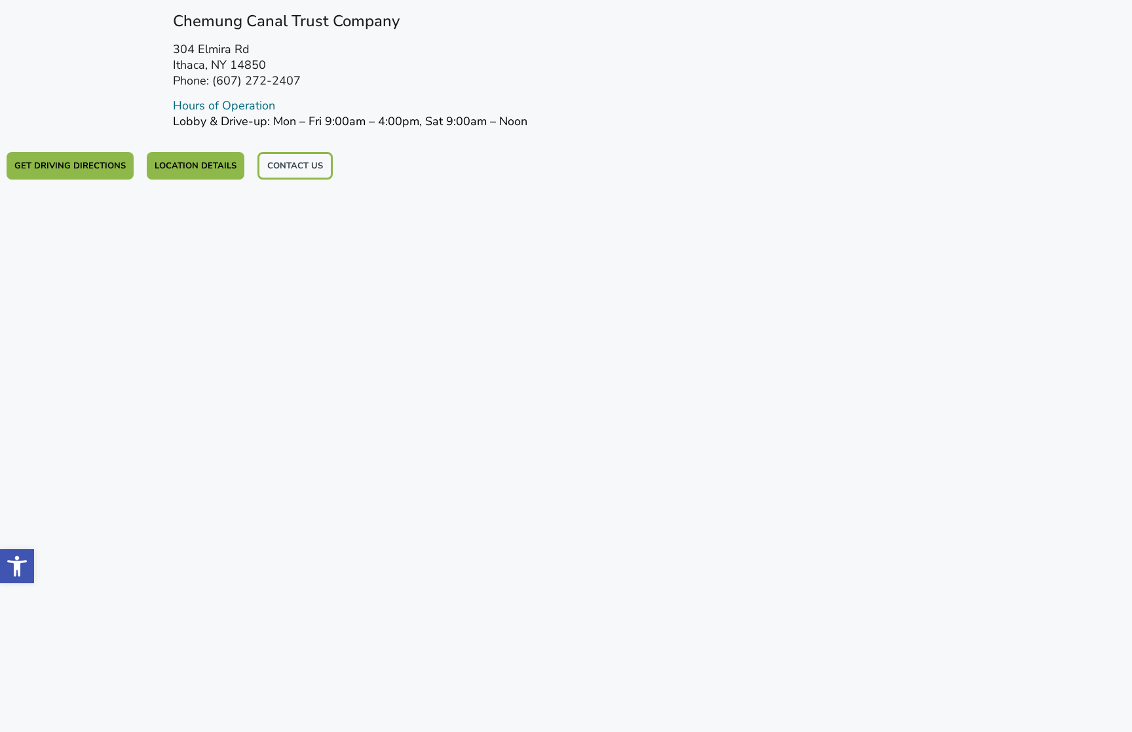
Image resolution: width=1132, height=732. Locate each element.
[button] (17, 566)
